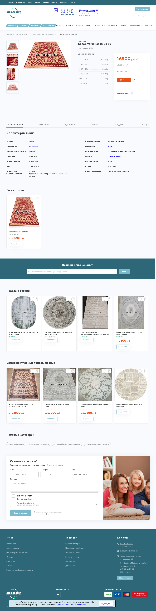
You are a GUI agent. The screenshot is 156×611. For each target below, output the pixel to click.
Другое (147, 25)
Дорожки (35, 25)
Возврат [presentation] (145, 124)
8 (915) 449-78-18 (67, 12)
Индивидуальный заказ (75, 548)
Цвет (88, 25)
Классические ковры (16, 444)
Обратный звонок (125, 578)
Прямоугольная (114, 156)
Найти (124, 272)
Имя (12, 470)
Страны (68, 25)
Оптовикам (70, 561)
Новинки (23, 25)
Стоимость (99, 25)
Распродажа (48, 25)
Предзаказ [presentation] (120, 124)
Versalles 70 (52, 34)
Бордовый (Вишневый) (117, 151)
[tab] (14, 124)
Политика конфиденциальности (19, 570)
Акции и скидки (12, 548)
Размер (123, 25)
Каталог (12, 25)
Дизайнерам (70, 566)
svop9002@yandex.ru (129, 551)
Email (73, 470)
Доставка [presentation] (70, 124)
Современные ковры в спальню (97, 444)
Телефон (44, 470)
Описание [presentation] (44, 124)
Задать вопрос (20, 513)
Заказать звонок (67, 15)
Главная (11, 3)
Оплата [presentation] (94, 124)
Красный (131, 151)
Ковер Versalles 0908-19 (18, 232)
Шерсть (111, 146)
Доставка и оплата (50, 3)
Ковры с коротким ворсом (39, 444)
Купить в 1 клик (140, 80)
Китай (26, 34)
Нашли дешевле (123, 93)
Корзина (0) (144, 9)
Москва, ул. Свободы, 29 (88, 10)
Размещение (135, 25)
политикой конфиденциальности (47, 514)
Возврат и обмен (72, 557)
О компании (20, 3)
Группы (58, 25)
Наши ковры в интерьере (17, 553)
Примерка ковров (72, 544)
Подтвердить (106, 604)
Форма (78, 25)
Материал (111, 25)
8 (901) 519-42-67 (67, 10)
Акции (30, 3)
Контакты (63, 3)
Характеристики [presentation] (14, 124)
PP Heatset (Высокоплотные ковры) (67, 444)
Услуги (37, 3)
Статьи (9, 566)
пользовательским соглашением (71, 604)
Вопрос (13, 479)
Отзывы (73, 3)
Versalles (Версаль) (38, 34)
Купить (125, 80)
